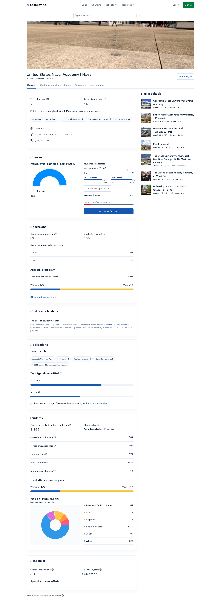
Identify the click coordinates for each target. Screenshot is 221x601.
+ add (131, 195)
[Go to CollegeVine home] (36, 5)
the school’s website (118, 324)
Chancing (96, 4)
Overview (31, 84)
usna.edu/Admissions (45, 297)
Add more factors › (108, 211)
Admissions (80, 84)
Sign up (188, 4)
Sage (84, 4)
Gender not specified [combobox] (96, 188)
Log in (176, 4)
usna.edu (39, 128)
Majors (67, 84)
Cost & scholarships (50, 84)
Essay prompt (97, 84)
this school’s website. (96, 403)
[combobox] (75, 15)
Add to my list (185, 76)
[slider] (128, 170)
